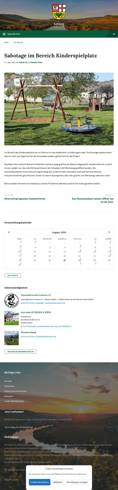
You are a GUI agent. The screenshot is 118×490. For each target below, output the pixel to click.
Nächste (110, 195)
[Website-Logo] (59, 18)
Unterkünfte (65, 326)
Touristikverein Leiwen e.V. (36, 295)
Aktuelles (18, 42)
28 (35, 243)
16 (109, 251)
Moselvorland (28, 332)
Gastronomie (29, 326)
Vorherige (9, 195)
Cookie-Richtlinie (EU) (14, 401)
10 (20, 251)
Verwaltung (36, 62)
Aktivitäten (28, 303)
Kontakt (8, 381)
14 (79, 251)
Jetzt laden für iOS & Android (18, 427)
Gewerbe (39, 303)
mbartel (23, 62)
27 (20, 243)
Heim (6, 42)
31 (20, 264)
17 (20, 255)
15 (94, 251)
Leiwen (59, 24)
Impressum (9, 386)
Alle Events (12, 275)
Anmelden (8, 396)
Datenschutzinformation (15, 391)
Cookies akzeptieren (40, 482)
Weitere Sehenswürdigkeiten (20, 352)
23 (109, 255)
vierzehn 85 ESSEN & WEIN (36, 312)
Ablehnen (58, 482)
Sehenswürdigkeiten (55, 303)
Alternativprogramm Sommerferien (24, 198)
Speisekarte (13, 34)
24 (20, 260)
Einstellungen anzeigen (77, 482)
